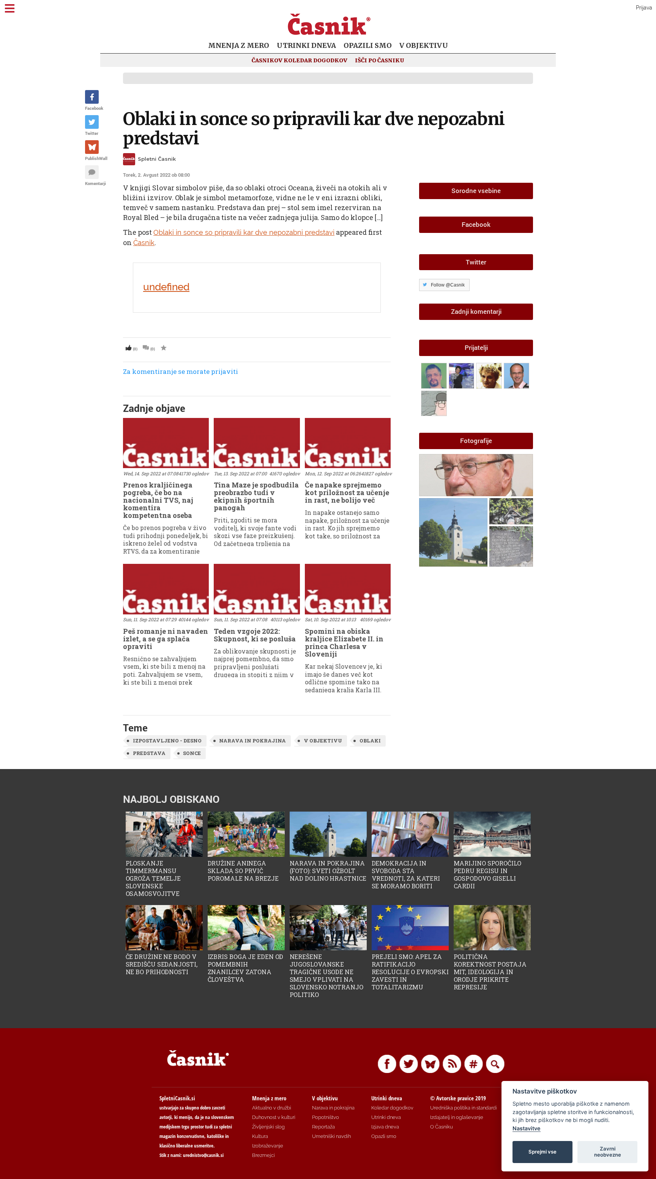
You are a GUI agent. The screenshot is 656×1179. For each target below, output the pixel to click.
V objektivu (423, 45)
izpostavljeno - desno (167, 740)
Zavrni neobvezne (607, 1152)
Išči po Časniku (379, 60)
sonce (192, 753)
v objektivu (323, 740)
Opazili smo (368, 45)
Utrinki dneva (306, 45)
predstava (149, 753)
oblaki (370, 740)
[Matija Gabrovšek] (435, 402)
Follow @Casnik (448, 285)
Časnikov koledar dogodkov (299, 60)
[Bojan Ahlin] (435, 374)
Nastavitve (526, 1128)
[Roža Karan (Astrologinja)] (462, 374)
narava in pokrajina (252, 740)
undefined (166, 287)
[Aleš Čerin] (517, 374)
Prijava (644, 8)
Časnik (144, 243)
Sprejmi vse (542, 1152)
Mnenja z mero (238, 45)
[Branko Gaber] (490, 374)
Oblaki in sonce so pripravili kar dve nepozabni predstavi (314, 128)
